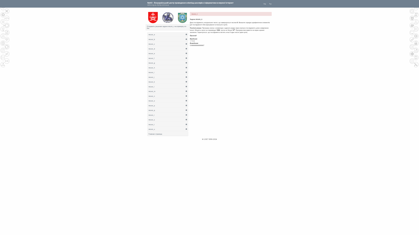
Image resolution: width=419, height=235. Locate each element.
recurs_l (151, 87)
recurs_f (151, 58)
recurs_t (151, 124)
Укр (265, 4)
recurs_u (152, 129)
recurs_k (152, 82)
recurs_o (152, 101)
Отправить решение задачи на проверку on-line (167, 27)
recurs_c (152, 44)
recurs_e (152, 53)
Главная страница (155, 134)
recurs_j (151, 77)
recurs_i (151, 72)
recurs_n (152, 96)
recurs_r (152, 115)
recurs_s (152, 120)
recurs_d (152, 49)
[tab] (168, 27)
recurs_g (152, 63)
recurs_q (152, 110)
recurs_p (152, 106)
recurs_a (152, 34)
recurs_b (152, 39)
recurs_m (152, 91)
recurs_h (152, 68)
